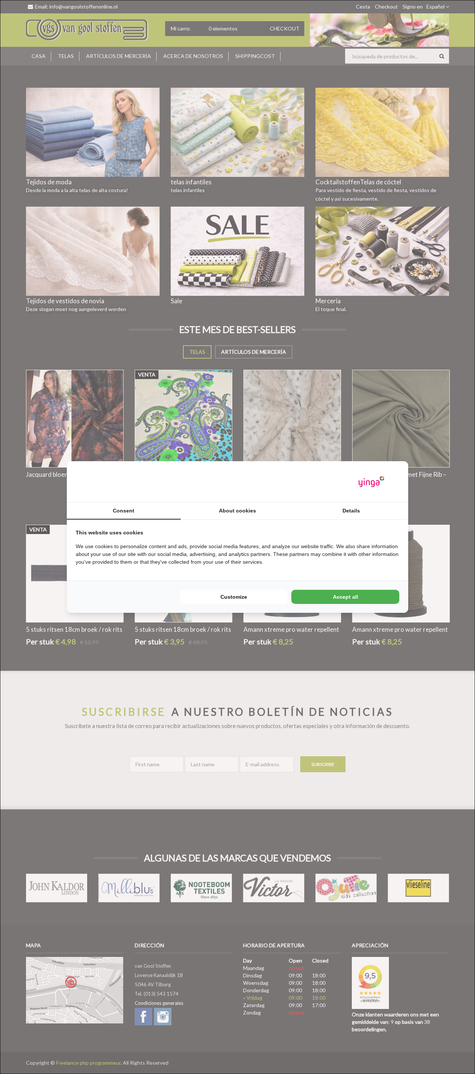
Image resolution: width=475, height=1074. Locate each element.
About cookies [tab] (237, 511)
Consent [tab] (123, 511)
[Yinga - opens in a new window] (371, 482)
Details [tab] (351, 511)
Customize (233, 597)
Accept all (345, 597)
